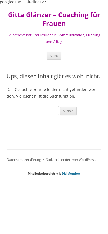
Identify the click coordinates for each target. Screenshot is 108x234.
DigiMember (71, 173)
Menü (54, 56)
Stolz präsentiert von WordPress (71, 159)
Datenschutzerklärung (24, 159)
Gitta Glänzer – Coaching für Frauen (54, 19)
